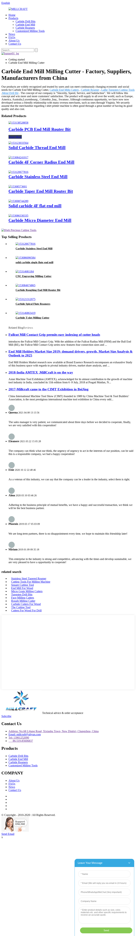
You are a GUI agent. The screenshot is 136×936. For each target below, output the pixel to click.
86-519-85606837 (20, 740)
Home (11, 14)
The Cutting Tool (20, 607)
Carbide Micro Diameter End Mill (39, 220)
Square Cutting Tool (22, 584)
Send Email (7, 833)
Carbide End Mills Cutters (64, 89)
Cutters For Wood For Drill (26, 610)
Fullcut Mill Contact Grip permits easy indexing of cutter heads (54, 334)
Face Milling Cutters (22, 597)
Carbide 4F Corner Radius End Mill (41, 162)
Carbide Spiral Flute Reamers (33, 303)
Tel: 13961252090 (18, 737)
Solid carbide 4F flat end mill (34, 205)
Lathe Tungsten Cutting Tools (118, 89)
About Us (13, 40)
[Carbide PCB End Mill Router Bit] (18, 122)
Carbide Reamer (90, 89)
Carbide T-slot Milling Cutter (32, 317)
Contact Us (14, 43)
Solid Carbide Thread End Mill (37, 147)
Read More (15, 136)
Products (13, 18)
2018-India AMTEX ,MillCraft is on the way (40, 372)
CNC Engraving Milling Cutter (34, 276)
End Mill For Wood (22, 588)
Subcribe (6, 716)
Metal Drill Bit (10, 93)
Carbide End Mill (25, 24)
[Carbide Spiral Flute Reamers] (25, 299)
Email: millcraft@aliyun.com (24, 734)
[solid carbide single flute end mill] (25, 257)
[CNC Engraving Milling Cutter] (25, 271)
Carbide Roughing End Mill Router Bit (38, 290)
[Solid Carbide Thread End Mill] (18, 142)
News (11, 34)
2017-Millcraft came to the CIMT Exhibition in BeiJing (48, 389)
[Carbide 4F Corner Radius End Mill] (18, 157)
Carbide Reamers (25, 27)
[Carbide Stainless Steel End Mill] (18, 171)
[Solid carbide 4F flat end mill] (18, 201)
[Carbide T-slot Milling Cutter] (25, 312)
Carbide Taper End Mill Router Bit (40, 191)
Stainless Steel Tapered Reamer (28, 578)
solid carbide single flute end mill (34, 262)
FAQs (11, 37)
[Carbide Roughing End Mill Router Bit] (25, 285)
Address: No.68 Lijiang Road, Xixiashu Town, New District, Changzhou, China (53, 731)
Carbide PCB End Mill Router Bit (39, 129)
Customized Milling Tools (30, 30)
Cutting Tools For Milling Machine (30, 581)
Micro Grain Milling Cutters (26, 591)
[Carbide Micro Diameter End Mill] (18, 215)
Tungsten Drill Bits (21, 594)
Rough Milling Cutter (23, 600)
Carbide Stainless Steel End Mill (37, 176)
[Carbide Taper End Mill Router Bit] (17, 186)
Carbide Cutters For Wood (26, 604)
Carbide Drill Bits (25, 21)
